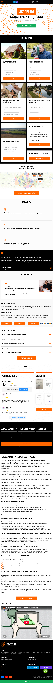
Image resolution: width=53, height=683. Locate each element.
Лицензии (6, 323)
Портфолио (19, 323)
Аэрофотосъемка (34, 74)
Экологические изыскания (11, 141)
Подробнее (43, 409)
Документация (4, 653)
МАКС (47, 667)
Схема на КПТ (7, 74)
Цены (16, 652)
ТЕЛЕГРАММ (34, 667)
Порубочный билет (8, 109)
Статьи (38, 652)
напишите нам (39, 158)
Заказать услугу (26, 25)
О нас (24, 652)
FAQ (22, 653)
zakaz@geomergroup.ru (8, 668)
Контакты (28, 652)
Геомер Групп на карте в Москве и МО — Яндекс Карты (17, 419)
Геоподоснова (33, 72)
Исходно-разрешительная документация (11, 102)
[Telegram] (14, 2)
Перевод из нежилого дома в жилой (12, 107)
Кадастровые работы (9, 62)
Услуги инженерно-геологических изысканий (39, 102)
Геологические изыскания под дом (38, 109)
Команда (33, 323)
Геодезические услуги (36, 62)
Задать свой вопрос (26, 358)
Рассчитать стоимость (26, 598)
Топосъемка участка (35, 67)
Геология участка (34, 112)
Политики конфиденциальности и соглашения (41, 677)
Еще (13, 78)
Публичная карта (17, 653)
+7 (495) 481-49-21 (33, 2)
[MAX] (17, 2)
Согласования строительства (11, 114)
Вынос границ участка (35, 70)
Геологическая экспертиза (36, 107)
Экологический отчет (9, 151)
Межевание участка (9, 67)
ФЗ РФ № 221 (9, 521)
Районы (48, 652)
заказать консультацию (7, 670)
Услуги (12, 652)
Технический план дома (10, 70)
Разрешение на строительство (11, 112)
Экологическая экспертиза (10, 147)
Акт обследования (8, 72)
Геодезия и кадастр (5, 652)
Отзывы (20, 652)
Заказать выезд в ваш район (26, 193)
